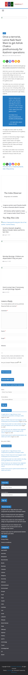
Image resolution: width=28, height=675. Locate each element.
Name (3, 331)
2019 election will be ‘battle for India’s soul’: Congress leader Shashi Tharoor (14, 212)
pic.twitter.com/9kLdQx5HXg (15, 118)
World (2, 654)
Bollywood (4, 556)
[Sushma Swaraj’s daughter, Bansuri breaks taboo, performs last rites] (14, 222)
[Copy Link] (15, 60)
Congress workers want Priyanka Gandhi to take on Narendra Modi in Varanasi (14, 206)
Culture (3, 572)
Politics (3, 635)
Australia (3, 553)
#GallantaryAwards (17, 167)
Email (3, 338)
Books (2, 563)
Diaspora (3, 575)
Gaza (2, 597)
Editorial (3, 582)
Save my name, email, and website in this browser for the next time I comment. (12, 357)
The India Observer (17, 55)
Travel (2, 645)
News (2, 626)
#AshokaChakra (7, 167)
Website (3, 345)
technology (4, 642)
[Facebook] (10, 60)
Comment (4, 310)
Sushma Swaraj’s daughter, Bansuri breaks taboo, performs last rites (14, 230)
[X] (7, 60)
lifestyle (3, 620)
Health (3, 601)
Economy (3, 579)
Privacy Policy (4, 539)
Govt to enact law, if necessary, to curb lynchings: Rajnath (13, 288)
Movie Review (4, 623)
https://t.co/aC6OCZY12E (15, 116)
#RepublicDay (10, 169)
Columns (3, 569)
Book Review (4, 559)
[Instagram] (13, 60)
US (2, 651)
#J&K (4, 169)
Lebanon (3, 616)
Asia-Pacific (4, 550)
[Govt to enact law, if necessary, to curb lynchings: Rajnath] (14, 268)
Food (2, 594)
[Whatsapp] (4, 60)
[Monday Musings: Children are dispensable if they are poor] (14, 241)
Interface (3, 607)
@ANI (13, 115)
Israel (2, 613)
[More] (18, 60)
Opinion (3, 632)
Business (3, 566)
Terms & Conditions (6, 542)
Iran (2, 610)
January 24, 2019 (13, 124)
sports (2, 639)
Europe (3, 591)
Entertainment (5, 585)
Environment (4, 588)
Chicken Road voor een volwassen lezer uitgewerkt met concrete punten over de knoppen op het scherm (13, 431)
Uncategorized (5, 648)
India (4, 33)
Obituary (3, 629)
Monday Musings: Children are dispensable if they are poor (13, 257)
